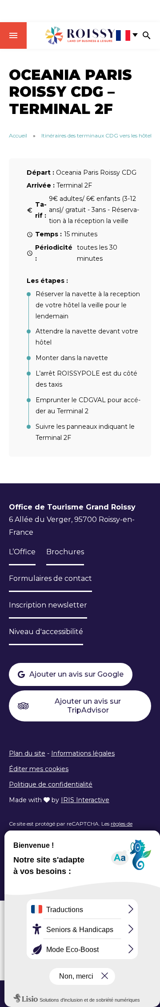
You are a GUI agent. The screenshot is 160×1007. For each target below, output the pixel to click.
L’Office (22, 552)
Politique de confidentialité (50, 784)
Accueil (18, 135)
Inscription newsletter (48, 605)
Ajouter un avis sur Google (76, 674)
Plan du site (27, 753)
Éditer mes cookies (38, 769)
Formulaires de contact (50, 578)
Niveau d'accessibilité (46, 631)
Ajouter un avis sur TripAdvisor (88, 705)
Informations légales (83, 753)
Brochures (65, 552)
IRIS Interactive (85, 800)
